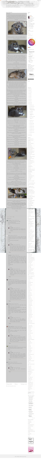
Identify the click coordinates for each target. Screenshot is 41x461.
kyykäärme (29, 295)
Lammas (29, 174)
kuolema (29, 292)
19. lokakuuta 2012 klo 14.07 (15, 255)
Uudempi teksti (9, 384)
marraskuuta (31, 106)
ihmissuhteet (29, 278)
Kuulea (29, 173)
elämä (29, 267)
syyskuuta (31, 120)
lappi (28, 296)
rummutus (29, 338)
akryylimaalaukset (30, 258)
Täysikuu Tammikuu (30, 236)
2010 (30, 135)
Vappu (29, 244)
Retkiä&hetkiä (31, 411)
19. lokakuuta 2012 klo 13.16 (13, 235)
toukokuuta (31, 126)
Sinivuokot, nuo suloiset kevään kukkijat (31, 53)
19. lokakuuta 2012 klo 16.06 (16, 244)
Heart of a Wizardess (30, 416)
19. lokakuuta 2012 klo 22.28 (18, 326)
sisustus (29, 349)
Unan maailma (31, 405)
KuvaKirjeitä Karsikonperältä (31, 403)
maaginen (29, 304)
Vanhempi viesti (24, 384)
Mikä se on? (29, 195)
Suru (28, 227)
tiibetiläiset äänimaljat (31, 360)
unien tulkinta (30, 377)
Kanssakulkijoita (30, 160)
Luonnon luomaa (31, 413)
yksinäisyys (29, 388)
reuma (29, 335)
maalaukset (29, 305)
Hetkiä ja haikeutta (30, 148)
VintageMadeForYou (31, 76)
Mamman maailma (30, 409)
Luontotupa (29, 433)
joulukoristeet (29, 282)
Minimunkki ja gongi (31, 196)
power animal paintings (31, 323)
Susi (28, 228)
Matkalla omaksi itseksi (31, 187)
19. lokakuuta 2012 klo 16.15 (16, 288)
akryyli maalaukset (30, 257)
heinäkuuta (31, 123)
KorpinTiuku (30, 56)
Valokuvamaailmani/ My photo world (31, 51)
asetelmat (29, 262)
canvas (29, 263)
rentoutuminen (30, 333)
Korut (29, 164)
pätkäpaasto (29, 326)
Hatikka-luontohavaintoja (31, 431)
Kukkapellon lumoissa (31, 169)
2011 (29, 134)
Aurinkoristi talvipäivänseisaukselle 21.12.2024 (31, 58)
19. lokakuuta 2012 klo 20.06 (16, 317)
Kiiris (9, 235)
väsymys (29, 387)
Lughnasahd (29, 177)
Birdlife (29, 423)
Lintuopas (29, 427)
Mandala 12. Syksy (32, 116)
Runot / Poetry (20, 3)
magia (29, 306)
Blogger (25, 456)
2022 (30, 90)
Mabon (29, 179)
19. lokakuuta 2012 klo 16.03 (16, 227)
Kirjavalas (30, 407)
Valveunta (29, 243)
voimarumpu (29, 386)
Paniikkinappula (30, 212)
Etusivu (8, 3)
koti (28, 291)
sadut (28, 346)
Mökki (29, 206)
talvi (28, 355)
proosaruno (29, 325)
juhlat (29, 283)
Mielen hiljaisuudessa (31, 191)
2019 (29, 93)
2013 (29, 102)
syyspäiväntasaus (30, 354)
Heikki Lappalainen (11, 326)
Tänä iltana (29, 233)
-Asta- (11, 227)
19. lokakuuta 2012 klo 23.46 (16, 335)
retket (29, 334)
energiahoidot (30, 270)
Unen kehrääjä (30, 237)
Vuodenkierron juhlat (31, 252)
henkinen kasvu (30, 272)
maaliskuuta (31, 129)
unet (28, 374)
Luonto (29, 178)
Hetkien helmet (30, 147)
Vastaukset (10, 226)
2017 (29, 96)
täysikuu (29, 373)
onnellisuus (29, 315)
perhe (29, 319)
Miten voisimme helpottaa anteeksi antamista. (30, 198)
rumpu (29, 341)
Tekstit (30, 34)
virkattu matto (30, 383)
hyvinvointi (29, 277)
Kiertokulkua (31, 111)
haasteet (29, 271)
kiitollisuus (29, 290)
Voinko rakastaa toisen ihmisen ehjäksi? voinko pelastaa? (31, 250)
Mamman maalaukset (31, 184)
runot (28, 345)
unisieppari (29, 378)
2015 (30, 99)
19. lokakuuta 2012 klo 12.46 (15, 220)
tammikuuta (31, 132)
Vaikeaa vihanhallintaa (31, 241)
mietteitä (29, 313)
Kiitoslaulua (29, 163)
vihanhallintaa (30, 382)
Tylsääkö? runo (30, 232)
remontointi (29, 330)
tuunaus (29, 367)
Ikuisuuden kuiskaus (30, 151)
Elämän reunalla (30, 143)
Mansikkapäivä (30, 186)
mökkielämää (30, 314)
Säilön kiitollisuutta (30, 231)
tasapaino (29, 358)
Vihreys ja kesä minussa (31, 247)
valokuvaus (29, 379)
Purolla (29, 215)
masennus (29, 310)
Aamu (29, 61)
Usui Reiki (29, 240)
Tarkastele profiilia (30, 28)
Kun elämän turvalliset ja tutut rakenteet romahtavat (31, 171)
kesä (28, 287)
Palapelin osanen (30, 211)
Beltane (29, 142)
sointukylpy (29, 350)
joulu (28, 281)
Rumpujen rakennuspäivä (31, 216)
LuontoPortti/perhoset (31, 424)
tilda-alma (9, 220)
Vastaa (9, 224)
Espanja (29, 144)
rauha (29, 329)
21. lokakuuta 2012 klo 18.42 (16, 352)
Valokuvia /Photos (13, 3)
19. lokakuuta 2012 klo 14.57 (15, 279)
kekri (28, 286)
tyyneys (29, 368)
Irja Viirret (9, 279)
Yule (28, 253)
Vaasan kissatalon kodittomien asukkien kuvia (19, 203)
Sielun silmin (29, 224)
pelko (28, 318)
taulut (29, 359)
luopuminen (29, 301)
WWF (29, 432)
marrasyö (29, 309)
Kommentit (30, 35)
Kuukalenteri (29, 422)
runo (28, 344)
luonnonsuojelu (30, 300)
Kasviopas (29, 428)
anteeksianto (29, 261)
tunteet (29, 366)
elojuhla (29, 266)
